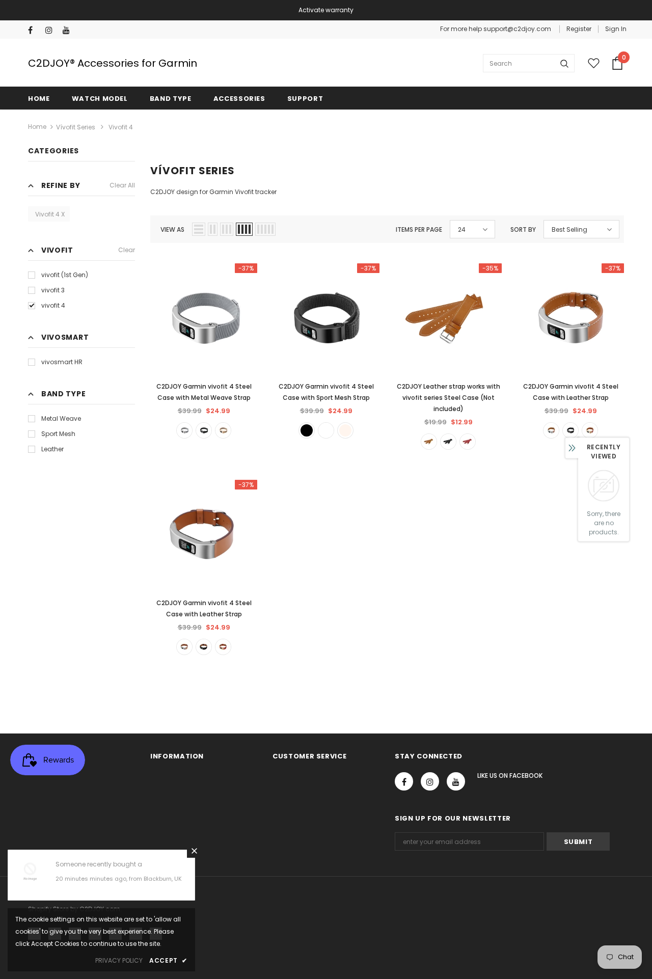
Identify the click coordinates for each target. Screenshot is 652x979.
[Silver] (184, 430)
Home (37, 126)
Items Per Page (419, 229)
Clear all (122, 185)
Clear (126, 250)
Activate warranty (326, 10)
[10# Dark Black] (306, 430)
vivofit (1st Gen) (64, 274)
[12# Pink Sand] (326, 430)
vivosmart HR (62, 362)
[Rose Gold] (223, 430)
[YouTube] (69, 30)
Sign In (616, 28)
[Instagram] (51, 30)
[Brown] (429, 441)
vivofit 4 (53, 305)
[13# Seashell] (345, 430)
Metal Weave (61, 418)
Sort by (523, 229)
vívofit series (75, 127)
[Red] (467, 441)
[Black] (203, 430)
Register (578, 28)
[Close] (194, 851)
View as (172, 229)
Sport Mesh (58, 433)
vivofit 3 (53, 290)
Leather (52, 449)
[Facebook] (34, 30)
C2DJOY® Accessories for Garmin (112, 63)
